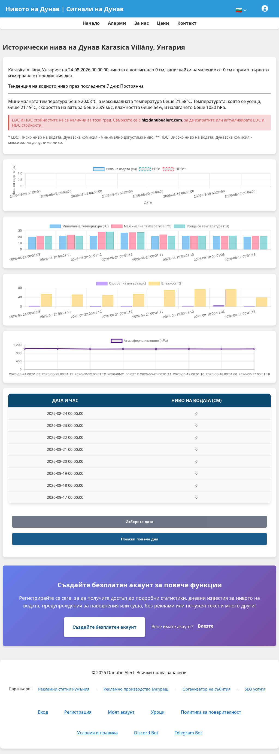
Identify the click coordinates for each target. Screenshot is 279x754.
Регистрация (78, 712)
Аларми (117, 23)
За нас (141, 23)
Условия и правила (97, 733)
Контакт (186, 23)
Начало (91, 23)
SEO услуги (255, 689)
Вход (43, 712)
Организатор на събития (207, 689)
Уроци (158, 712)
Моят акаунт (121, 712)
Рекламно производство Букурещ (136, 689)
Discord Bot (146, 733)
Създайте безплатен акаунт (104, 627)
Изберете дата (139, 521)
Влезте (205, 626)
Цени (163, 23)
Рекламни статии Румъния (63, 689)
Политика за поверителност (211, 712)
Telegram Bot (188, 733)
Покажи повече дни (139, 539)
